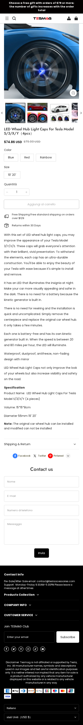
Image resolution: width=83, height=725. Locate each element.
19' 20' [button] (12, 175)
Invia (41, 553)
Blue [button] (11, 157)
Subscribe (67, 637)
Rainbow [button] (46, 157)
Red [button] (27, 157)
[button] (7, 18)
